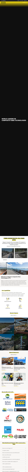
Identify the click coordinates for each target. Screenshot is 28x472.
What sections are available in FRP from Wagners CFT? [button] (10, 461)
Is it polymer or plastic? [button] (5, 450)
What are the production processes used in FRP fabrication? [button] (11, 452)
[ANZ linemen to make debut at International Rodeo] (20, 380)
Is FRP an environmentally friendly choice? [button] (8, 469)
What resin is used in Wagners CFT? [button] (7, 448)
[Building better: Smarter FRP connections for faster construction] (7, 364)
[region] (14, 254)
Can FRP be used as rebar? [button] (6, 457)
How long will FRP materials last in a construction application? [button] (11, 459)
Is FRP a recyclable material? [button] (6, 463)
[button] (23, 2)
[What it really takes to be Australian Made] (7, 380)
